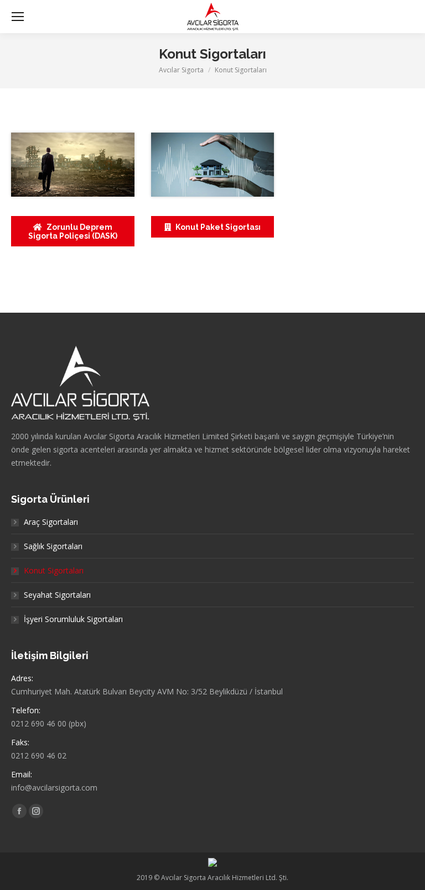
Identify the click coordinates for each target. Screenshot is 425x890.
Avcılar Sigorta (181, 70)
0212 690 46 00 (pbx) (48, 723)
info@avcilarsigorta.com (54, 787)
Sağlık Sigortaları (53, 546)
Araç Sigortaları (51, 522)
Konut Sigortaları (54, 570)
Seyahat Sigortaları (57, 594)
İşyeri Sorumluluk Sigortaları (73, 619)
